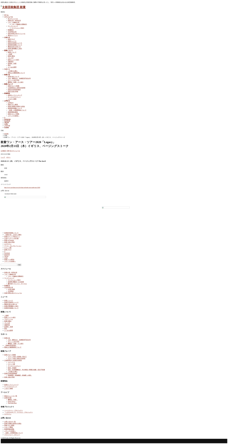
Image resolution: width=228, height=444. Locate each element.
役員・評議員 (12, 368)
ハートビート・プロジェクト (13, 410)
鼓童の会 (7, 338)
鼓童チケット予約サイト (12, 236)
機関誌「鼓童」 (13, 399)
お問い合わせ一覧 (10, 421)
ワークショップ (13, 26)
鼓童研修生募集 (13, 112)
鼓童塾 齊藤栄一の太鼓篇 (16, 282)
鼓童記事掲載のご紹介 (15, 48)
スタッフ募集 (8, 427)
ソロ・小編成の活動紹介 (19, 24)
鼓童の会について (13, 76)
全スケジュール (13, 18)
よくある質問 (12, 67)
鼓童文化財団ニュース (15, 43)
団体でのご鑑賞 (13, 104)
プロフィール (8, 319)
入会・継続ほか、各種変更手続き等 (19, 78)
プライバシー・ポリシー (12, 434)
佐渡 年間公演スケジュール (16, 33)
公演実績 (11, 291)
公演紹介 (3, 151)
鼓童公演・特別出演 (14, 20)
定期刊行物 (7, 398)
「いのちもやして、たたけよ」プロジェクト (18, 412)
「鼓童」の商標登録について (17, 110)
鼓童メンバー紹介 (13, 59)
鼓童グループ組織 (13, 86)
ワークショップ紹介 (17, 28)
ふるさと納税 (12, 99)
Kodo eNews (11, 401)
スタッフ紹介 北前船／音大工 (17, 356)
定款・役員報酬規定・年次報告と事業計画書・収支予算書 (26, 369)
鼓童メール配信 (9, 259)
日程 (8, 151)
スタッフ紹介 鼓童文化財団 (16, 358)
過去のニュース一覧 (10, 396)
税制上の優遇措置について (16, 73)
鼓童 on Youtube (9, 240)
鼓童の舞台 (11, 56)
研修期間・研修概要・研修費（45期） (20, 375)
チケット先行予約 (13, 80)
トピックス (11, 362)
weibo (6, 258)
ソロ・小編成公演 (13, 22)
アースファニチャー (14, 366)
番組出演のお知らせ (14, 46)
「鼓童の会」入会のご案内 (12, 234)
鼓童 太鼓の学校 (13, 91)
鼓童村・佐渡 (12, 63)
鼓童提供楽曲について (15, 45)
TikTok (6, 256)
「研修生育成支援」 (10, 345)
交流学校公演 (12, 31)
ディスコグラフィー (14, 97)
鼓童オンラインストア (15, 95)
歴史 (9, 65)
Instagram (7, 254)
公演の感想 (11, 289)
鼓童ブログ (11, 39)
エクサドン (7, 244)
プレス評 (11, 58)
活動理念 (11, 61)
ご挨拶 (10, 54)
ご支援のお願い (13, 71)
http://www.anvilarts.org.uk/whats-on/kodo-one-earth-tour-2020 (22, 187)
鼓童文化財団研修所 (14, 89)
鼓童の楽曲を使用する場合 (16, 106)
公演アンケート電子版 (11, 238)
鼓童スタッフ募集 (13, 114)
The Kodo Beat (12, 403)
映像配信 (11, 30)
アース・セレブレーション (12, 246)
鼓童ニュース (12, 41)
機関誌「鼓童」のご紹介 (16, 82)
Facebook (7, 253)
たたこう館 (7, 248)
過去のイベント (13, 35)
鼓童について (12, 52)
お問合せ (11, 102)
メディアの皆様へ (13, 116)
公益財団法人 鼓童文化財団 (16, 87)
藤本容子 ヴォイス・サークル (17, 283)
